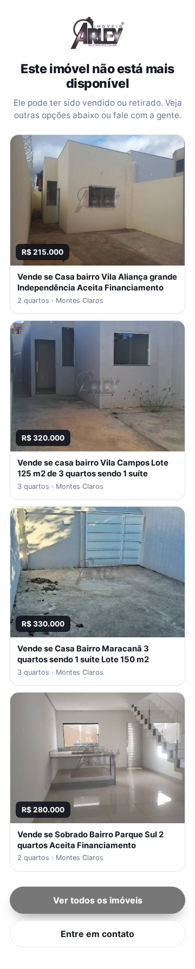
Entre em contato (97, 933)
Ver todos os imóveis (97, 900)
